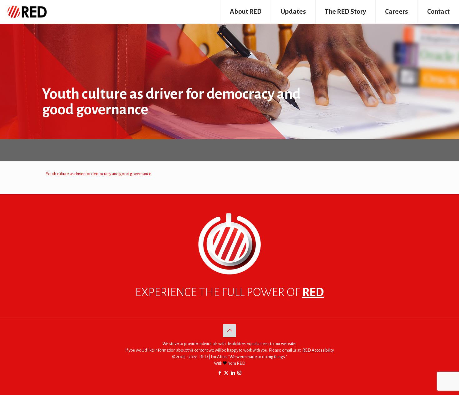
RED (313, 292)
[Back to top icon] (229, 330)
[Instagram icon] (239, 373)
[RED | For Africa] (26, 11)
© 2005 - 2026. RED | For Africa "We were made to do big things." (229, 356)
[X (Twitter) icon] (226, 373)
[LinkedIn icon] (232, 373)
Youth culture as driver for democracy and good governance (98, 173)
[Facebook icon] (219, 373)
